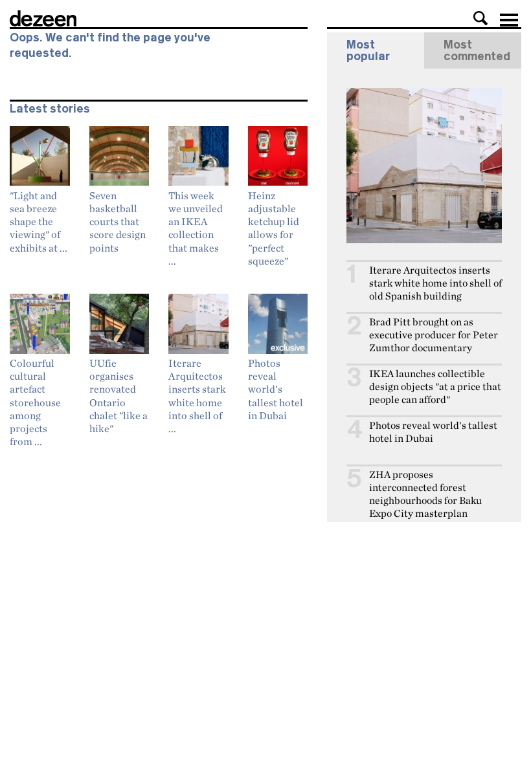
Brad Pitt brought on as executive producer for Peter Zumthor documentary (433, 335)
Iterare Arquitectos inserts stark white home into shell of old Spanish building (435, 283)
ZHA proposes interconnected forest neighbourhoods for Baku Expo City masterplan (425, 493)
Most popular (368, 50)
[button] (480, 18)
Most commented (477, 50)
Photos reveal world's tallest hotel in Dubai (433, 431)
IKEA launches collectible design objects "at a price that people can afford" (435, 386)
